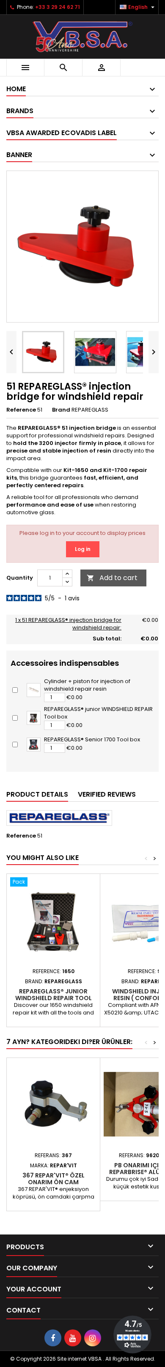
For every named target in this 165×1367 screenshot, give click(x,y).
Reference (21, 410)
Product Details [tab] (37, 794)
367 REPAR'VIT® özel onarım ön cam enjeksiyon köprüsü (53, 1182)
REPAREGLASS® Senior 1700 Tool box (92, 739)
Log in (83, 549)
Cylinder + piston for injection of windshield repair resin (87, 685)
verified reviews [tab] (107, 794)
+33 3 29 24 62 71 (57, 7)
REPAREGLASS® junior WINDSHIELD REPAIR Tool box (98, 713)
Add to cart (112, 578)
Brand (61, 410)
